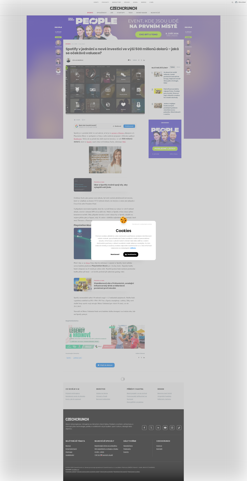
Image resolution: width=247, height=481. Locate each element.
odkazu (133, 248)
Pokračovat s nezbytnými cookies (142, 224)
